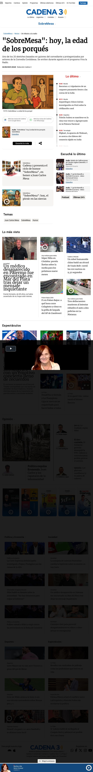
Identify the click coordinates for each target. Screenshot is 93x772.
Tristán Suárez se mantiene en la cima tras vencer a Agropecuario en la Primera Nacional (73, 120)
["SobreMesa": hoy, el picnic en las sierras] (11, 197)
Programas (34, 3)
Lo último (73, 76)
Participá (83, 3)
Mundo (65, 84)
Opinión (25, 3)
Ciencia (65, 146)
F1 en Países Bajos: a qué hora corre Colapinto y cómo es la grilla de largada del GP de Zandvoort (52, 306)
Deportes (8, 3)
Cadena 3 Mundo (73, 257)
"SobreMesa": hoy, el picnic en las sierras (35, 197)
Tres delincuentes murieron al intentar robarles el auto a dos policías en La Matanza (78, 308)
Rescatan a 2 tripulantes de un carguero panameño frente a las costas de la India (73, 89)
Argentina (39, 17)
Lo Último (30, 17)
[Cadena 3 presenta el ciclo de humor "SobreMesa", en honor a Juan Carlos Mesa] (11, 167)
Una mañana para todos (49, 255)
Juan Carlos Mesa (12, 220)
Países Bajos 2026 (47, 298)
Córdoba (51, 17)
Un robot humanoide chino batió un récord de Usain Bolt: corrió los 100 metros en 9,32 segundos (78, 266)
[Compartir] (40, 143)
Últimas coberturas (47, 3)
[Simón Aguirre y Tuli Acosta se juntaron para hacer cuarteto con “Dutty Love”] (51, 337)
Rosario (61, 17)
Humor (35, 220)
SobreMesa (46, 23)
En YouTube (71, 3)
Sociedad (6, 263)
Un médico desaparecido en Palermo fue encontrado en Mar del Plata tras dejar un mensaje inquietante (18, 278)
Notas (17, 34)
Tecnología (66, 130)
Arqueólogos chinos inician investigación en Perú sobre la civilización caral (72, 105)
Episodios (15, 134)
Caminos (17, 3)
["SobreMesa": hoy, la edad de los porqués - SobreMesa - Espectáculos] (6, 132)
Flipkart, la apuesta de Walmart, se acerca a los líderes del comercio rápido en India (73, 136)
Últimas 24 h (60, 3)
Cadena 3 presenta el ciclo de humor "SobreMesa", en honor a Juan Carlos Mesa (35, 172)
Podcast (65, 197)
